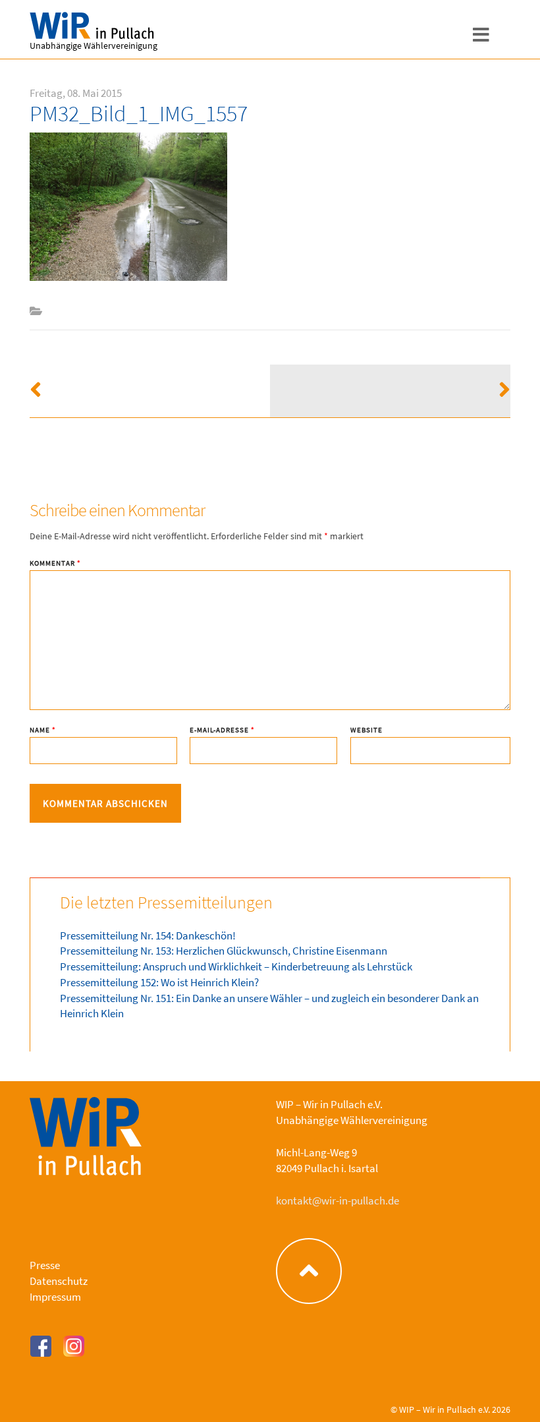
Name (43, 730)
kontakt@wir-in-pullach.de (337, 1200)
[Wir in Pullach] (62, 26)
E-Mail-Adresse (222, 730)
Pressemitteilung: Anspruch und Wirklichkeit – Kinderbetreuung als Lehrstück (236, 966)
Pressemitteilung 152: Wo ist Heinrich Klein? (159, 982)
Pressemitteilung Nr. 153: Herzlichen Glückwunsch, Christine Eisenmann (223, 950)
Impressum (55, 1296)
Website (366, 730)
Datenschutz (59, 1281)
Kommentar (55, 563)
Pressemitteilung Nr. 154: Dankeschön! (148, 935)
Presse (45, 1265)
